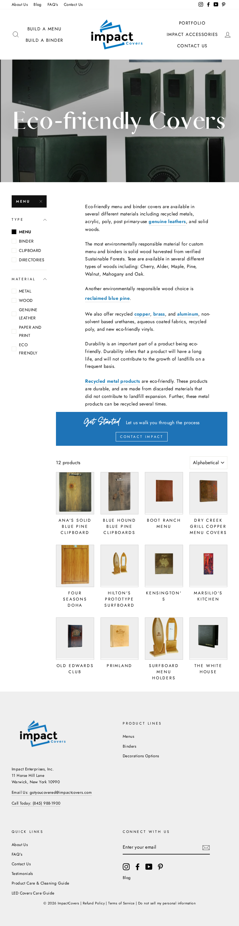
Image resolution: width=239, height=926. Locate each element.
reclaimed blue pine (107, 298)
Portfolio (192, 23)
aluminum (187, 314)
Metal (25, 291)
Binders (129, 746)
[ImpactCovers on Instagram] (126, 866)
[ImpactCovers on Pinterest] (160, 866)
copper (142, 314)
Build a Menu (44, 29)
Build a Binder (44, 40)
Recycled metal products (112, 381)
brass (159, 314)
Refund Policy (94, 903)
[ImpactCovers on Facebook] (137, 866)
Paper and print (30, 331)
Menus (128, 736)
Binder (26, 241)
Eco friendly (28, 349)
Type (18, 219)
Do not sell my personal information (167, 903)
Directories (31, 260)
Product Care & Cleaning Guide (40, 883)
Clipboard (30, 250)
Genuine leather (28, 314)
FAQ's (53, 4)
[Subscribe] (206, 847)
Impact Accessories (192, 34)
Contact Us (73, 4)
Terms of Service (121, 903)
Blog (38, 4)
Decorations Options (141, 756)
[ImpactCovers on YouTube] (148, 866)
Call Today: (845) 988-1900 (36, 803)
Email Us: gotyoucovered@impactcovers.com (52, 792)
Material (24, 279)
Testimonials (22, 873)
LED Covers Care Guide (33, 893)
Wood (26, 300)
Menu (23, 201)
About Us (20, 4)
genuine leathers (167, 221)
